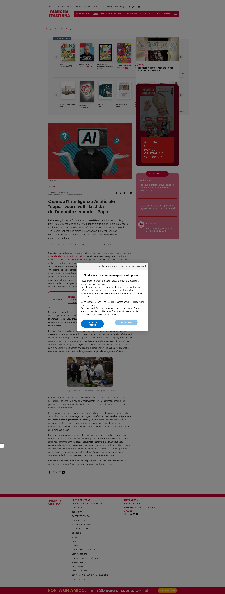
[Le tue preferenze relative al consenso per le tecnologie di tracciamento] (2, 446)
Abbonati (141, 266)
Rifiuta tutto (126, 322)
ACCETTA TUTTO (92, 323)
